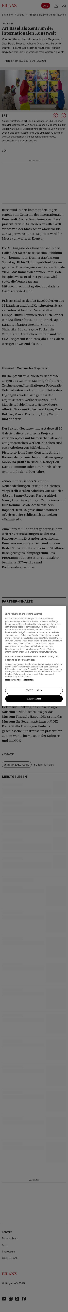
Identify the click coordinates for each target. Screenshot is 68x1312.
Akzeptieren (34, 699)
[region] (34, 656)
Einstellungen (34, 690)
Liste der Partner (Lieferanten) (19, 680)
